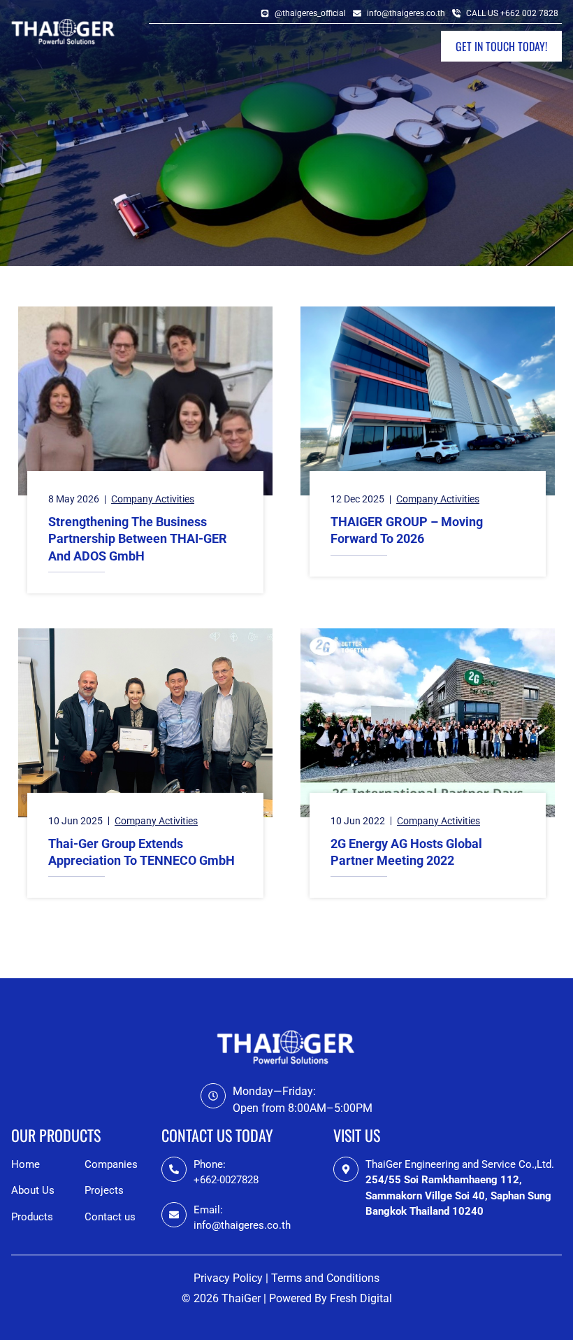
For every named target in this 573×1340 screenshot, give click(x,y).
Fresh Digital (361, 1298)
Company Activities (152, 499)
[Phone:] (174, 1169)
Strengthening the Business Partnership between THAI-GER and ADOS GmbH (137, 538)
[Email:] (174, 1214)
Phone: (210, 1164)
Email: (208, 1210)
